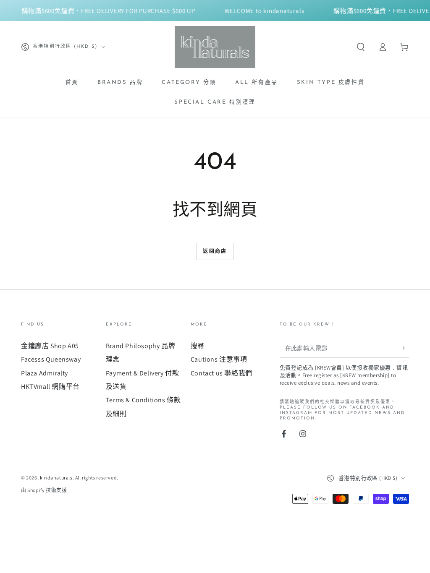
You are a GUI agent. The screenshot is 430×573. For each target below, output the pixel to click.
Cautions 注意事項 (219, 359)
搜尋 (198, 345)
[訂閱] (404, 348)
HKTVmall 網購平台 (50, 386)
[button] (361, 47)
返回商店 (215, 251)
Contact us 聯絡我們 (221, 373)
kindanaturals (56, 477)
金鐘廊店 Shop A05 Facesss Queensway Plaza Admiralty (51, 359)
